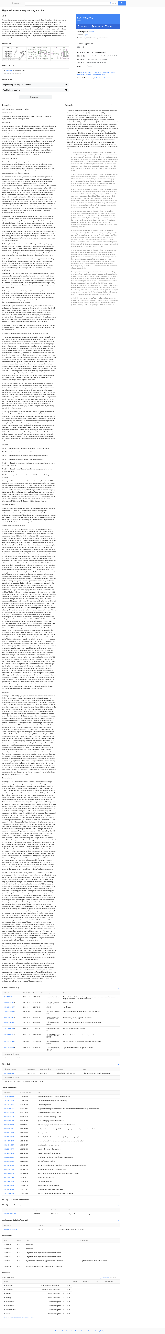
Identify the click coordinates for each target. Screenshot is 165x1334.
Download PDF (85, 26)
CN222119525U (9, 1185)
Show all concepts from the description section (19, 1318)
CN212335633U (9, 1189)
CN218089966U (9, 1096)
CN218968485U (9, 1133)
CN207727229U (9, 1022)
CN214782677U (9, 1121)
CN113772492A (9, 1129)
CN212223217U (9, 1125)
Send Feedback (67, 1331)
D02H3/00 (9, 70)
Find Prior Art (98, 26)
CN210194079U (9, 1028)
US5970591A (8, 997)
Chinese (91, 32)
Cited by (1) (97, 72)
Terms (90, 1331)
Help (108, 1331)
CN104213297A (9, 1002)
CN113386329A (9, 1073)
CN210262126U (9, 1117)
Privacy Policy (99, 1331)
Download (105, 1278)
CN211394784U (9, 1177)
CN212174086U (9, 1165)
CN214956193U (9, 1141)
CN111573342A (9, 1035)
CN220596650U (9, 1193)
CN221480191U (9, 1181)
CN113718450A (9, 1104)
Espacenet (90, 78)
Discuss (107, 78)
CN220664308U (9, 1157)
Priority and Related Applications (95, 75)
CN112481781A (9, 1153)
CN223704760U (9, 1169)
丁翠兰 (85, 35)
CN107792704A (9, 1018)
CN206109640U (9, 1007)
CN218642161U (9, 1137)
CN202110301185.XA (10, 1214)
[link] (14, 70)
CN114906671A (9, 1109)
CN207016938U (9, 1011)
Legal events (106, 72)
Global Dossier (99, 78)
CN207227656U (9, 1161)
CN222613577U (9, 1149)
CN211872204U (9, 1041)
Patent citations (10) (86, 72)
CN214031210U (9, 1113)
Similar (109, 26)
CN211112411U (9, 1100)
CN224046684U (9, 1145)
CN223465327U (9, 1173)
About (57, 1331)
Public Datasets (80, 1331)
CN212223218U (9, 1048)
